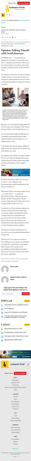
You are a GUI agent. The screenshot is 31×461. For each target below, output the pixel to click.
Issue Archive (15, 409)
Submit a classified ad (15, 430)
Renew (14, 3)
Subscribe (10, 3)
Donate (15, 415)
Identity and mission (15, 382)
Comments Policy (23, 452)
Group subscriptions (15, 401)
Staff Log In (15, 449)
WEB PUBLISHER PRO (17, 454)
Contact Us (28, 452)
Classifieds (15, 444)
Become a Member (24, 3)
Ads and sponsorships (15, 427)
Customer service (15, 406)
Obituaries (15, 441)
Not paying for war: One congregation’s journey (16, 305)
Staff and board (15, 380)
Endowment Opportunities (15, 420)
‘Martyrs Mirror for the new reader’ (13, 328)
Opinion (3, 27)
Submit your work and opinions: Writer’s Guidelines (15, 387)
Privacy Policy (18, 452)
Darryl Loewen (5, 30)
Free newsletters (15, 439)
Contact (15, 390)
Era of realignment (9, 308)
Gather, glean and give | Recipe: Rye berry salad (16, 336)
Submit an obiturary (15, 432)
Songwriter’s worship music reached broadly (15, 312)
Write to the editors (18, 42)
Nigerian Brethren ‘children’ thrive (13, 340)
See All (27, 301)
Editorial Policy (15, 385)
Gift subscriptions (15, 404)
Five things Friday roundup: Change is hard (15, 332)
